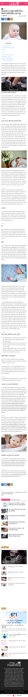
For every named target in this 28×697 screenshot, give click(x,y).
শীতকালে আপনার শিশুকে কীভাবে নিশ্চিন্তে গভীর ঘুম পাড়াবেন (16, 535)
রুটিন (3, 53)
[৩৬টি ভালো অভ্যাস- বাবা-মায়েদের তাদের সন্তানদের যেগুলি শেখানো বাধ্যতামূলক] (4, 585)
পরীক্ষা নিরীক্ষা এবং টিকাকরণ (6, 56)
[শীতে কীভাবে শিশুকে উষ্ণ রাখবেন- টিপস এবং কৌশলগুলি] (4, 643)
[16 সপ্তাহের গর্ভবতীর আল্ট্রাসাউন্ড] (14, 557)
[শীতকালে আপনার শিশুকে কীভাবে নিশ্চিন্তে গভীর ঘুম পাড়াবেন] (4, 536)
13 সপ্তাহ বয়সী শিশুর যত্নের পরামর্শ (8, 54)
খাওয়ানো (3, 49)
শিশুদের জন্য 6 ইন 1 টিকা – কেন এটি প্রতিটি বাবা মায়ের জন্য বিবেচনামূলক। (16, 504)
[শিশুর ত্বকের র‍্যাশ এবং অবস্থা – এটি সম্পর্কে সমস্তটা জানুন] (4, 530)
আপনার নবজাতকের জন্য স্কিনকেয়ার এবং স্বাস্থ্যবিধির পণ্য (16, 523)
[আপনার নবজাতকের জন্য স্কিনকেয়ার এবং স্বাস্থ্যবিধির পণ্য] (4, 523)
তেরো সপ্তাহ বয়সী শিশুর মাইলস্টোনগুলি (8, 47)
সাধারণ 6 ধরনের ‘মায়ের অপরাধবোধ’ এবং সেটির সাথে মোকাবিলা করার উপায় (7, 494)
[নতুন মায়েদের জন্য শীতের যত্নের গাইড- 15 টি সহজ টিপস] (4, 648)
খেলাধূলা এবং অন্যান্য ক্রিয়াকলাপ (7, 58)
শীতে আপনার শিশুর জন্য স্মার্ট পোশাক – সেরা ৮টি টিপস (17, 510)
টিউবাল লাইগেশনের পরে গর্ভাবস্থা (21, 492)
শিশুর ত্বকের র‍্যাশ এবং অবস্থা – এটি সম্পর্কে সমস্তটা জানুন (16, 529)
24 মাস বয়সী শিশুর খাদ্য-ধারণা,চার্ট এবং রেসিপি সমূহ (15, 572)
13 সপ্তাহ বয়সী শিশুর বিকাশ (6, 46)
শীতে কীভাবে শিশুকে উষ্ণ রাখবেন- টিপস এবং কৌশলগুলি (17, 640)
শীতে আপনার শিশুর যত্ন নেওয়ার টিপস (16, 516)
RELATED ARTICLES (5, 500)
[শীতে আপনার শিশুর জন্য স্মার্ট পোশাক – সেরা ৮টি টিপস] (4, 511)
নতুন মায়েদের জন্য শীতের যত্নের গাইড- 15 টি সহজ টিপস (17, 647)
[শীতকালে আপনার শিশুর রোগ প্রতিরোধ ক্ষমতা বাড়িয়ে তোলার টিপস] (4, 655)
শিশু (5, 7)
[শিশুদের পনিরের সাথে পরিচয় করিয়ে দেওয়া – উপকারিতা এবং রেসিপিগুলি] (4, 579)
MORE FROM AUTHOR (15, 500)
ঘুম (2, 51)
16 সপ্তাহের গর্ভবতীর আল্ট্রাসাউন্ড (8, 561)
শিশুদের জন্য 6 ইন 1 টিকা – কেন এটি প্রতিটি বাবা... (12, 625)
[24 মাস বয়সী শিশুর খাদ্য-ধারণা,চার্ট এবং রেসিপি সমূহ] (4, 573)
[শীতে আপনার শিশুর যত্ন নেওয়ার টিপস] (4, 517)
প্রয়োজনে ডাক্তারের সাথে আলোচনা (7, 60)
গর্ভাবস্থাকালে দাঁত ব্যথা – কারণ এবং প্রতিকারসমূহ (15, 566)
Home (2, 7)
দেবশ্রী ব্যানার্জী (4, 15)
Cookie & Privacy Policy (8, 691)
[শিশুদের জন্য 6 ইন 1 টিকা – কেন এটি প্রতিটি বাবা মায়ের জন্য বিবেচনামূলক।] (4, 504)
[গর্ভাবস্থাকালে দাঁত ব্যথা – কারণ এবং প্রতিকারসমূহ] (4, 568)
